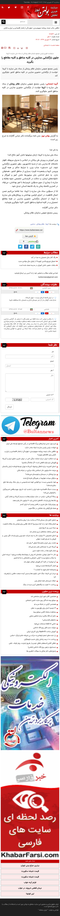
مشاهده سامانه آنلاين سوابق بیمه (44, 612)
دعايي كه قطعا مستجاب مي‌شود (45, 623)
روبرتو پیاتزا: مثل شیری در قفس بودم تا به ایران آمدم (38, 504)
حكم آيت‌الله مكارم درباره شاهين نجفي (42, 616)
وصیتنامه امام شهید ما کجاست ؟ (45, 569)
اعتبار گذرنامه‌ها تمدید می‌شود (46, 565)
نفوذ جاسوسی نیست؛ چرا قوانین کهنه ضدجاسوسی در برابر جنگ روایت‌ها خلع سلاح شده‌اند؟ (29, 484)
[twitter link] (20, 247)
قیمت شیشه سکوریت (30, 871)
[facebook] (28, 7)
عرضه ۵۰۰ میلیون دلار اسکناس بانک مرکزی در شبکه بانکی (36, 470)
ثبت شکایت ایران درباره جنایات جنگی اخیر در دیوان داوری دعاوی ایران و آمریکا (29, 458)
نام (53, 352)
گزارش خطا (29, 236)
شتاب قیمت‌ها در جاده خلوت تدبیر (44, 550)
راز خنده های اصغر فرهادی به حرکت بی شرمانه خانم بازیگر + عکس (33, 635)
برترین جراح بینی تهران (30, 865)
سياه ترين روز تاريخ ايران (47, 528)
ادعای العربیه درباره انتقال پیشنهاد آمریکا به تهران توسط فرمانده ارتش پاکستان (29, 466)
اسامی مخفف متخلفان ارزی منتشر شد (43, 531)
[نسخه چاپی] (2, 48)
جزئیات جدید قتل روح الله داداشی (44, 627)
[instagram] (21, 7)
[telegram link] (32, 247)
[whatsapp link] (38, 247)
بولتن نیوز (46, 136)
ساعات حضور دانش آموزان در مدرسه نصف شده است (37, 265)
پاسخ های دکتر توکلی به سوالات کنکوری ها (41, 651)
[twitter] (9, 8)
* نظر (52, 370)
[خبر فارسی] (30, 804)
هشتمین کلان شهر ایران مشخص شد (43, 596)
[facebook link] (26, 247)
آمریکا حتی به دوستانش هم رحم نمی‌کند (42, 547)
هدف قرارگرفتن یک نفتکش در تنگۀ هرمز (42, 508)
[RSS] (2, 7)
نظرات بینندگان (49, 284)
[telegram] (15, 7)
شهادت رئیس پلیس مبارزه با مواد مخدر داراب (40, 447)
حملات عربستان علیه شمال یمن (45, 581)
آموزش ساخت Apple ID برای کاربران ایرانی (41, 631)
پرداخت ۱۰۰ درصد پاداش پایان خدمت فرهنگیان (40, 639)
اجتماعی (46, 45)
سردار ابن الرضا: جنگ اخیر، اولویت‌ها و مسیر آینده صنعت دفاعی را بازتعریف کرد (30, 575)
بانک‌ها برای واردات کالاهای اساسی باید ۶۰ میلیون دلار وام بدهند (34, 500)
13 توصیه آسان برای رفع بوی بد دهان (43, 608)
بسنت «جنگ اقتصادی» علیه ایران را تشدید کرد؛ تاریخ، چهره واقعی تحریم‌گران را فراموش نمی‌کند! (29, 491)
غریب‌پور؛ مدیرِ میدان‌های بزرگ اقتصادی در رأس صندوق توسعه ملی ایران (31, 443)
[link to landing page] (45, 11)
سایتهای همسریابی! (49, 620)
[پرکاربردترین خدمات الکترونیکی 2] (30, 703)
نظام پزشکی (40, 224)
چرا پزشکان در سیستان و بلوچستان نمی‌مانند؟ (40, 474)
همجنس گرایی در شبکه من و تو (45, 604)
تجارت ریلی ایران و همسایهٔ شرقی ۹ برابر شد (41, 543)
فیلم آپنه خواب (30, 882)
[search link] (3, 22)
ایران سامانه (43, 910)
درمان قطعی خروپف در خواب (30, 888)
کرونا (47, 224)
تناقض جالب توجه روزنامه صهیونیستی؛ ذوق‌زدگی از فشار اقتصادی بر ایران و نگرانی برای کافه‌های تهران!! (30, 453)
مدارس (32, 224)
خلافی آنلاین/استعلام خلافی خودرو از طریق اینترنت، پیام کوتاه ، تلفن (32, 643)
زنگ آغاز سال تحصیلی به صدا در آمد (43, 257)
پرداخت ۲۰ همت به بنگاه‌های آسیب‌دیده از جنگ (39, 584)
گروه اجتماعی (52, 84)
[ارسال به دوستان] (5, 48)
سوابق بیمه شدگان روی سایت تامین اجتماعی (41, 600)
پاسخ (15, 292)
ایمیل (52, 361)
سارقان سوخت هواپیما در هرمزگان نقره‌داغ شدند (39, 478)
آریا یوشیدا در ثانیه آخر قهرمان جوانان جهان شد (40, 562)
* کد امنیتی (50, 395)
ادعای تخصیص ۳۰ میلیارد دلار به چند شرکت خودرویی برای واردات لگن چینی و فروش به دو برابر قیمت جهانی (29, 537)
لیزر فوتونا (30, 893)
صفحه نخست (55, 45)
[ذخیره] (9, 48)
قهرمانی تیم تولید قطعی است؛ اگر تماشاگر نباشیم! (39, 462)
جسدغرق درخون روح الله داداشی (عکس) (42, 647)
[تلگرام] (30, 425)
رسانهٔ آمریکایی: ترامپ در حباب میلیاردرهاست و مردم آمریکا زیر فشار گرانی (30, 496)
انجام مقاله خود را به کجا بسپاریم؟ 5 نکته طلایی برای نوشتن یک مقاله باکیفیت (29, 524)
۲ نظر (49, 37)
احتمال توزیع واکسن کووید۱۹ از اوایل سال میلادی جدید (37, 261)
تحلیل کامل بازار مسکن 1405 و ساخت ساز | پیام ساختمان (36, 520)
